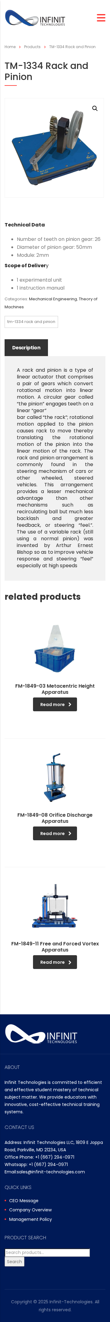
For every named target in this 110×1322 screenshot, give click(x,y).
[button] (95, 108)
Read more (52, 704)
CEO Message (23, 1201)
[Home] (35, 17)
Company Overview (30, 1210)
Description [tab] (26, 347)
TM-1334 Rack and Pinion (31, 322)
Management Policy (30, 1219)
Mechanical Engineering (53, 299)
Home (10, 46)
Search (14, 1262)
